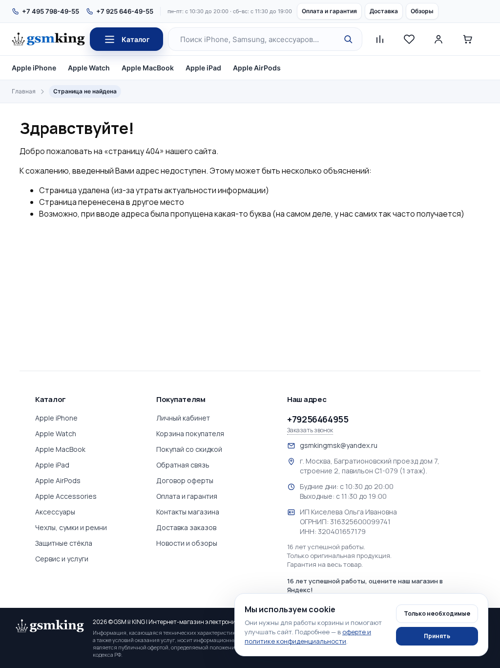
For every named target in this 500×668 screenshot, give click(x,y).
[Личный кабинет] (438, 39)
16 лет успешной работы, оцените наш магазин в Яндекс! (365, 585)
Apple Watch (89, 68)
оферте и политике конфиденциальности (308, 636)
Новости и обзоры (186, 543)
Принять (437, 636)
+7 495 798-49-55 (50, 11)
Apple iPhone (34, 68)
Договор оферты (184, 480)
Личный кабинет (183, 418)
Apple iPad (203, 68)
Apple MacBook (148, 68)
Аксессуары (55, 511)
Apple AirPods (257, 68)
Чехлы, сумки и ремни (71, 527)
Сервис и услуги (61, 558)
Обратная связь (182, 464)
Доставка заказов (186, 527)
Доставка (384, 11)
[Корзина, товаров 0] (467, 39)
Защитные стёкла (63, 543)
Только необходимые (437, 613)
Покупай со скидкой (189, 449)
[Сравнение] (380, 39)
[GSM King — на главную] (48, 39)
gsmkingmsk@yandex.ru (338, 445)
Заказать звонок (310, 430)
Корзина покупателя (190, 433)
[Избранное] (409, 39)
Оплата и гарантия (329, 11)
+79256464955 (318, 419)
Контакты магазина (187, 511)
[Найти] (348, 39)
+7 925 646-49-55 (124, 11)
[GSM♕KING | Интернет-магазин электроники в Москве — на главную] (50, 626)
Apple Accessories (66, 496)
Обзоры (422, 11)
